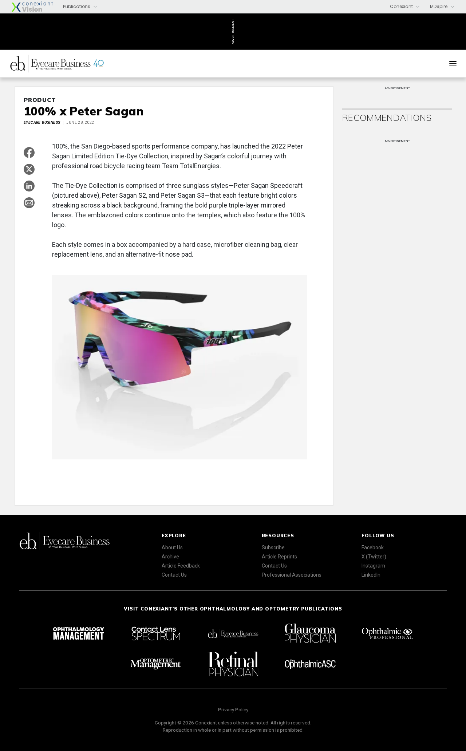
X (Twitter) (374, 557)
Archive (170, 557)
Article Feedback (181, 566)
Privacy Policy (233, 709)
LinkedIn (371, 575)
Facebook (373, 547)
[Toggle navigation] (453, 63)
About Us (172, 547)
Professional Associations (291, 575)
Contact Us (174, 575)
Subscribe (273, 547)
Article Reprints (279, 557)
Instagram (373, 566)
